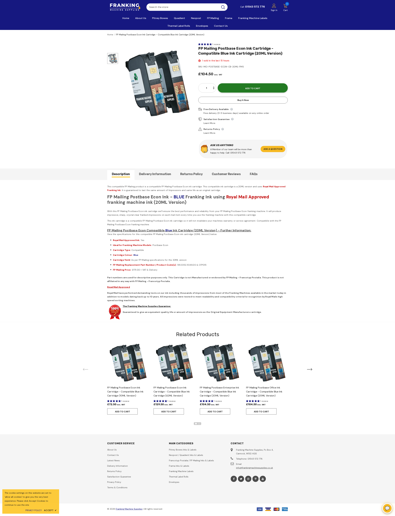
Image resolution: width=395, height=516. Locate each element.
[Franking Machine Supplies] (124, 7)
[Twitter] (241, 479)
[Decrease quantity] (213, 90)
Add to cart (122, 411)
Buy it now (243, 100)
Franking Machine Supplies (129, 509)
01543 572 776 (255, 6)
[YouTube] (263, 479)
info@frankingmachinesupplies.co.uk (254, 467)
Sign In (274, 10)
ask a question (273, 149)
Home (110, 34)
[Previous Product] (85, 369)
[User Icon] (274, 5)
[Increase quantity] (213, 85)
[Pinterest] (255, 479)
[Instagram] (248, 479)
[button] (205, 44)
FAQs (254, 174)
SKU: (200, 66)
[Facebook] (234, 479)
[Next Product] (309, 369)
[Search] (223, 7)
